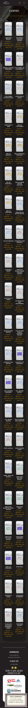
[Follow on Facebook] (12, 668)
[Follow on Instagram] (15, 668)
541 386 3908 (14, 664)
